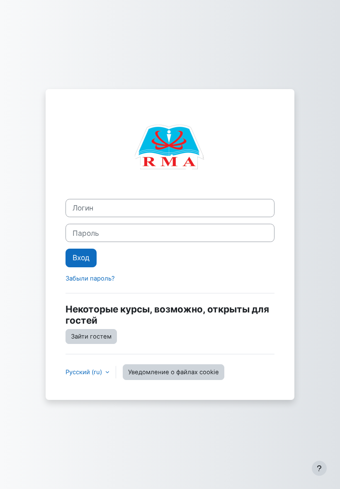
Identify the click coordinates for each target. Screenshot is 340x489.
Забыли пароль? (90, 278)
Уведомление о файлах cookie (173, 372)
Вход (81, 257)
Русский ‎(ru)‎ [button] (85, 372)
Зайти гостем (91, 336)
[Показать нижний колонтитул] (319, 468)
